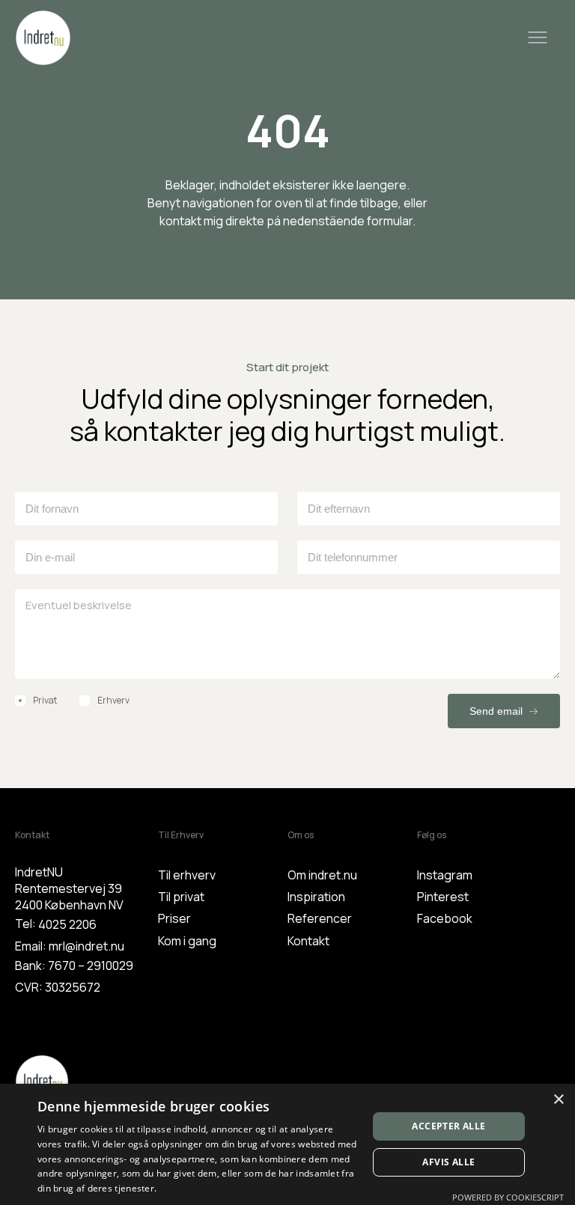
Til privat (181, 896)
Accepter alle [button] (448, 1126)
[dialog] (287, 1144)
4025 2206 (67, 924)
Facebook (444, 918)
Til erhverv (187, 875)
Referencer (320, 918)
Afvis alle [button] (448, 1162)
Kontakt (308, 941)
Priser (174, 918)
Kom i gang (187, 941)
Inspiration (316, 896)
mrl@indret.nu (86, 946)
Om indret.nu (322, 875)
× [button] (558, 1099)
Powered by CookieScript (508, 1197)
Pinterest (443, 896)
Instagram (444, 875)
